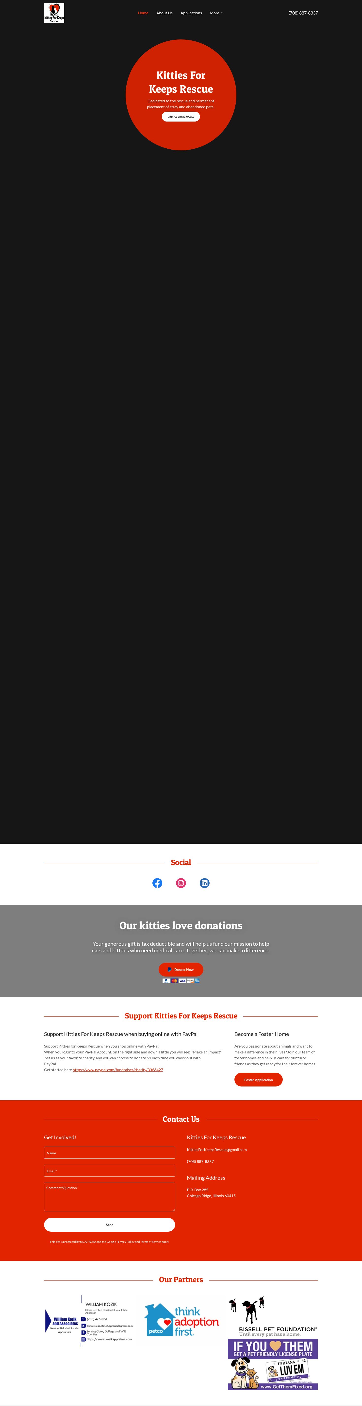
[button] (217, 13)
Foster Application (258, 1080)
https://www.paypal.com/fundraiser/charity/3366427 (118, 1069)
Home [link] (143, 12)
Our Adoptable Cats (181, 116)
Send (110, 1225)
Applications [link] (191, 12)
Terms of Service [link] (150, 1242)
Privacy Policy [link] (125, 1242)
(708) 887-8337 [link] (303, 13)
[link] (54, 12)
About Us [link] (164, 12)
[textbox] (109, 1153)
